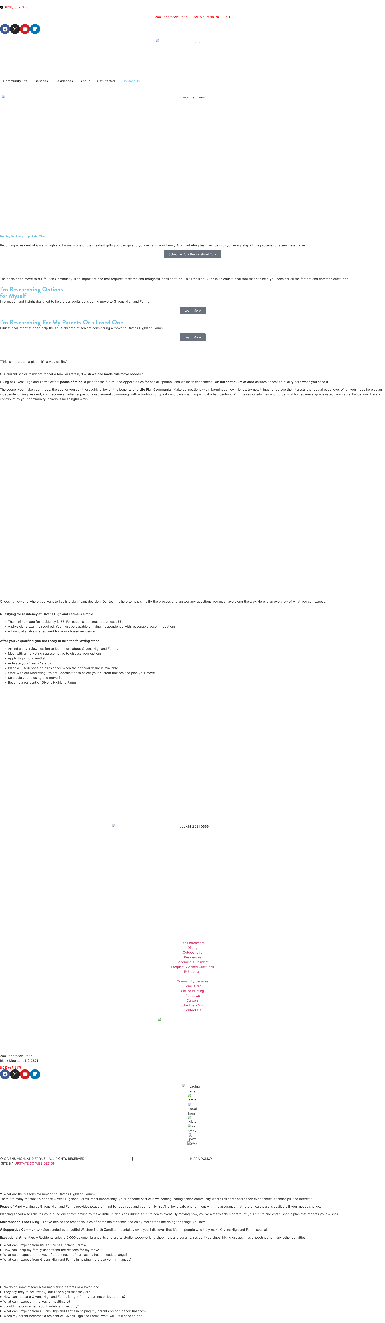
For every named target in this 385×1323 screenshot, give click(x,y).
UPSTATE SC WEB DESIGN (35, 1163)
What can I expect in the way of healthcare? (36, 1301)
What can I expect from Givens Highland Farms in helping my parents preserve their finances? (74, 1311)
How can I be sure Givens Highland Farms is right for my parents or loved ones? (64, 1297)
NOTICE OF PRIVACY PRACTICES (160, 1159)
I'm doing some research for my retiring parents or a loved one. (51, 1287)
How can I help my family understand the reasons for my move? (52, 1250)
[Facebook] (5, 29)
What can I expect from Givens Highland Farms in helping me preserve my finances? (67, 1259)
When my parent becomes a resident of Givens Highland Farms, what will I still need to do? (72, 1316)
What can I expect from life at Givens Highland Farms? (44, 1245)
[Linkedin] (35, 29)
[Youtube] (25, 29)
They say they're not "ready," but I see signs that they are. (47, 1292)
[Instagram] (15, 29)
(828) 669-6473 (11, 1067)
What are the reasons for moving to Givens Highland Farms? (49, 1194)
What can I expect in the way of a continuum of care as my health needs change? (65, 1255)
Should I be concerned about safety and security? (41, 1306)
